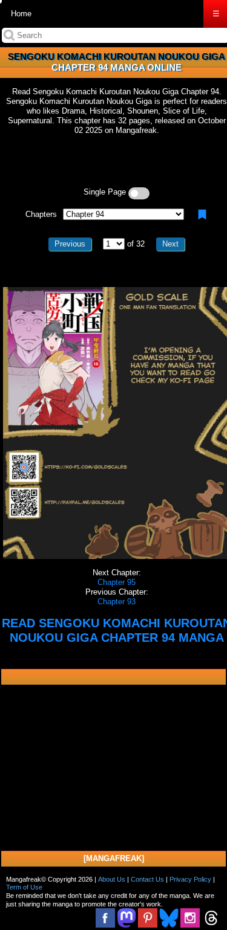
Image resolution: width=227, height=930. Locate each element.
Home (21, 13)
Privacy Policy (190, 879)
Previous (69, 243)
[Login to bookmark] (202, 214)
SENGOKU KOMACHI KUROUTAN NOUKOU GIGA (116, 56)
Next (170, 243)
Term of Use (24, 887)
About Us (111, 879)
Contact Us (147, 879)
